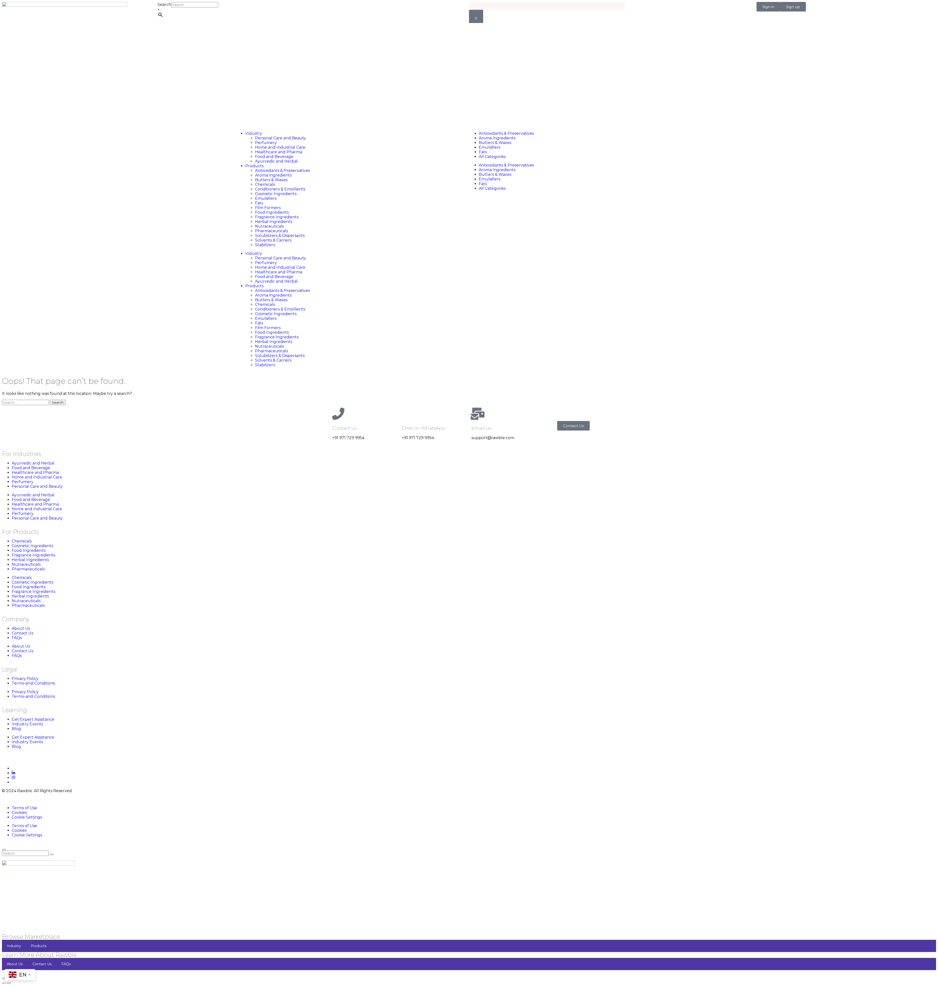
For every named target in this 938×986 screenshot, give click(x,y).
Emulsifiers (266, 198)
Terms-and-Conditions (33, 683)
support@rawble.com (492, 437)
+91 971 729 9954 (348, 437)
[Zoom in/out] (4, 978)
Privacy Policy (25, 678)
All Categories (492, 156)
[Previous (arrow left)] (4, 983)
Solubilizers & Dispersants (280, 235)
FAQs (17, 637)
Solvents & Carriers (273, 240)
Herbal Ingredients (273, 221)
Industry (253, 133)
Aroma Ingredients (273, 175)
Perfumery (266, 142)
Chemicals (265, 184)
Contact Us (22, 633)
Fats (259, 203)
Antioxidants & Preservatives (282, 170)
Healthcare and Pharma (278, 152)
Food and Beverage (274, 156)
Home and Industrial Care (280, 147)
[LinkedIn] (13, 773)
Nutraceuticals (269, 226)
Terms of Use (24, 808)
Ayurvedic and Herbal (276, 161)
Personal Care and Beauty (280, 138)
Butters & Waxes (271, 179)
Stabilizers (265, 245)
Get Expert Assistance (33, 719)
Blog (16, 728)
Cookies (19, 812)
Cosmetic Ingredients (276, 193)
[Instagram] (13, 777)
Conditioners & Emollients (280, 189)
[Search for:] (26, 402)
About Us (21, 628)
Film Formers (268, 207)
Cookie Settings (27, 817)
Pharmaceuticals (271, 231)
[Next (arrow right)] (9, 983)
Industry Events (27, 724)
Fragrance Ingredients (276, 217)
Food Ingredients (272, 212)
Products (254, 166)
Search (164, 4)
